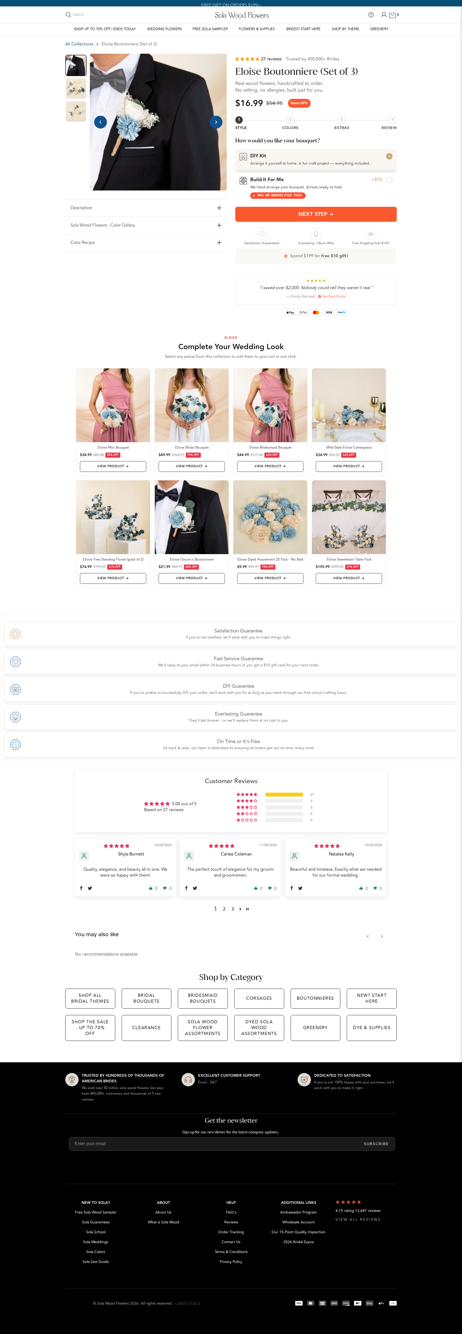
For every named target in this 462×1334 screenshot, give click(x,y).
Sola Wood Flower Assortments (203, 1028)
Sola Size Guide (96, 1262)
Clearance (146, 1028)
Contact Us (231, 1242)
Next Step (313, 214)
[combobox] (96, 15)
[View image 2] (76, 88)
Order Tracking (231, 1232)
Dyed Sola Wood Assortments (259, 1028)
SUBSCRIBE (376, 1144)
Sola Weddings (95, 1242)
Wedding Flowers (164, 29)
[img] (116, 846)
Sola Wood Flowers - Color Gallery (103, 225)
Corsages (259, 998)
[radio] (316, 159)
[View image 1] (76, 65)
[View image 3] (76, 111)
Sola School (95, 1232)
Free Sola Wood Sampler (96, 1212)
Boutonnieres (315, 998)
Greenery (379, 29)
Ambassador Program (298, 1212)
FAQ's (231, 1212)
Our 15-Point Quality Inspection (298, 1232)
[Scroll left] (368, 936)
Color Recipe (83, 242)
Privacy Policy (231, 1262)
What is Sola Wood (163, 1222)
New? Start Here (372, 998)
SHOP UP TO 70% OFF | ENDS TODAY (105, 29)
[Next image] (216, 122)
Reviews (231, 1222)
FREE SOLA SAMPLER (210, 29)
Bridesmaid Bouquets (203, 998)
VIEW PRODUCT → (113, 466)
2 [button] (224, 909)
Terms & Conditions (231, 1252)
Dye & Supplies (372, 1028)
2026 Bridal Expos (298, 1242)
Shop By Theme (345, 29)
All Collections (79, 44)
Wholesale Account (298, 1222)
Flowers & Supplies (257, 29)
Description (82, 208)
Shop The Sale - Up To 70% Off (90, 1028)
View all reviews (358, 1219)
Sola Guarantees (96, 1222)
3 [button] (233, 909)
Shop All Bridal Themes (90, 998)
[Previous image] (100, 122)
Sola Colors (95, 1252)
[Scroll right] (381, 936)
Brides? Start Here (303, 29)
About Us (163, 1212)
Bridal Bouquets (146, 998)
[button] (248, 59)
